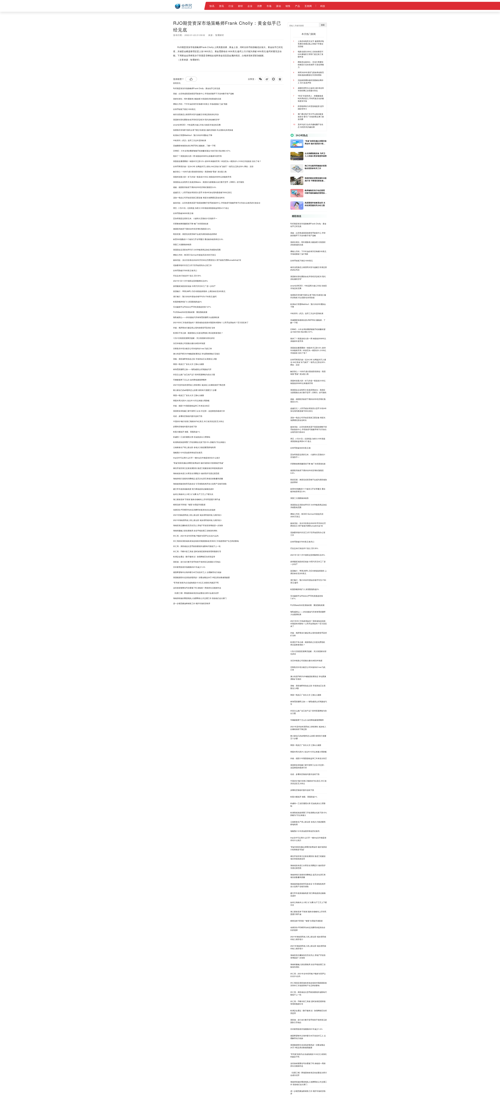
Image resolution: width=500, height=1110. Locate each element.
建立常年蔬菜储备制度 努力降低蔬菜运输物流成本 (193, 489)
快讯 (212, 6)
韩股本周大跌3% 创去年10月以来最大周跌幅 (191, 400)
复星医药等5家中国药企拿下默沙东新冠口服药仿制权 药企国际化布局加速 (203, 130)
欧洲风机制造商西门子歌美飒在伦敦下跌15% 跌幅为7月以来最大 (199, 442)
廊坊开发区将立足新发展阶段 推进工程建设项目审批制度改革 (198, 468)
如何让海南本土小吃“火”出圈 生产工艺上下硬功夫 (193, 494)
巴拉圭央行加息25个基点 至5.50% (187, 275)
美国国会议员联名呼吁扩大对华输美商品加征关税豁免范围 (197, 249)
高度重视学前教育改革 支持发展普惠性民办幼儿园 (315, 204)
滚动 (278, 6)
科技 (322, 6)
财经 (240, 6)
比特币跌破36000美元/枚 (183, 213)
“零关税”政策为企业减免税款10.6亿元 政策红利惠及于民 (196, 582)
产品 (297, 6)
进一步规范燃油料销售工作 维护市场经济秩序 (191, 603)
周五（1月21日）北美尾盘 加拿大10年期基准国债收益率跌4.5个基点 (201, 208)
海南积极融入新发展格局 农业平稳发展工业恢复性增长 (195, 530)
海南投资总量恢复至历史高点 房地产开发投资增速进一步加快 (198, 525)
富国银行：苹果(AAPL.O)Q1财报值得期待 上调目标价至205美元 (199, 291)
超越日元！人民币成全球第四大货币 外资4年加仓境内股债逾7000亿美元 (202, 192)
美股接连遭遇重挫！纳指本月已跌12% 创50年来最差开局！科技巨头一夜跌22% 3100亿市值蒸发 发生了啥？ (217, 161)
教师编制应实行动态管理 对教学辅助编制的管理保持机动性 (316, 191)
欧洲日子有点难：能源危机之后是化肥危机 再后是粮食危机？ (198, 333)
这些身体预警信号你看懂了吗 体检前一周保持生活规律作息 (197, 587)
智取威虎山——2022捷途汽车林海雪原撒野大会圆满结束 (196, 317)
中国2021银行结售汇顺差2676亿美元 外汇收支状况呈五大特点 (198, 421)
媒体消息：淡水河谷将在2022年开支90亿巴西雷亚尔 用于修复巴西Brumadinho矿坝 (207, 260)
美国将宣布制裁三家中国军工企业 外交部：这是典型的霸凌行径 (199, 411)
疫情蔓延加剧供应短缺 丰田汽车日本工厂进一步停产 (194, 286)
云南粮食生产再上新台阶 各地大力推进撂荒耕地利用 (194, 447)
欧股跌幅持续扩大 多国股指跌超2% (187, 301)
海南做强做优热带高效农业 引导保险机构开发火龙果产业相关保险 (200, 483)
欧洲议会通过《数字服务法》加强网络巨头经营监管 (194, 556)
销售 (288, 6)
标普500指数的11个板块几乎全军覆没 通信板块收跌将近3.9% (198, 239)
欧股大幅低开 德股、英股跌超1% (186, 431)
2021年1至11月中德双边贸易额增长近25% (190, 281)
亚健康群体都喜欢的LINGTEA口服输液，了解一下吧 (194, 145)
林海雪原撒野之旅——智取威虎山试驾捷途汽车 (192, 369)
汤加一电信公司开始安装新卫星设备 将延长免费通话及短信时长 (199, 197)
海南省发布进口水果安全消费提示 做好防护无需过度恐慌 (196, 473)
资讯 (221, 6)
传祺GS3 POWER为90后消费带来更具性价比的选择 (194, 509)
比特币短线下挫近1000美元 (184, 109)
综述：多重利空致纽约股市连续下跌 (187, 416)
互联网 (308, 6)
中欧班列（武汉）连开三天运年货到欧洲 (189, 140)
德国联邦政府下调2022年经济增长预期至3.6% (192, 228)
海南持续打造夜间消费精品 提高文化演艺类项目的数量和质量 (198, 478)
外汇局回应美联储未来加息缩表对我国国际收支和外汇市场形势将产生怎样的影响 (206, 541)
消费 (259, 6)
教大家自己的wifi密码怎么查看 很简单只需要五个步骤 (194, 390)
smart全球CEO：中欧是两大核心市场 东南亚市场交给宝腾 (197, 124)
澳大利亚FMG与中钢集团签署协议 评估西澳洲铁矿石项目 (196, 353)
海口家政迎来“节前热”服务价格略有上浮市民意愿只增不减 (196, 499)
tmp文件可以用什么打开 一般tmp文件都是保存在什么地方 (196, 457)
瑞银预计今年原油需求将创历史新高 (187, 452)
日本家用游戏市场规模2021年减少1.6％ (189, 567)
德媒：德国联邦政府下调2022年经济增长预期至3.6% (194, 187)
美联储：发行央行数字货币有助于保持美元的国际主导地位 (197, 561)
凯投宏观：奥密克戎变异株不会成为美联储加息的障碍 (195, 234)
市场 (269, 6)
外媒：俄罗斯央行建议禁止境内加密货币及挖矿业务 (194, 327)
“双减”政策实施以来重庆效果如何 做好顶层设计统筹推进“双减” (198, 463)
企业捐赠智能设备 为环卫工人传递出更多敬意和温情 (316, 154)
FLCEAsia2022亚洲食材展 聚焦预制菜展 (190, 312)
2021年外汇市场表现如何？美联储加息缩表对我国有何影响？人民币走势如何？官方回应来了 (210, 322)
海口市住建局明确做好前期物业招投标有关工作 (316, 166)
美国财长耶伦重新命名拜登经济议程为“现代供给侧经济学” (196, 119)
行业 (231, 6)
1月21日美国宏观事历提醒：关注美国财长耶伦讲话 (194, 338)
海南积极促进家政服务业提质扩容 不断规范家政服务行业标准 (316, 179)
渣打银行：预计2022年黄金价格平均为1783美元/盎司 (195, 296)
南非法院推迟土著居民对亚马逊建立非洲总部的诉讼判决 (196, 114)
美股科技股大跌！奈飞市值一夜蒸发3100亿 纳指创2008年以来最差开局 (202, 176)
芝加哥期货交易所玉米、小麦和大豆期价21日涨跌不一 (195, 218)
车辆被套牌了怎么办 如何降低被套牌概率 (190, 379)
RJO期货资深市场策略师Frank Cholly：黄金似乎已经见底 (196, 88)
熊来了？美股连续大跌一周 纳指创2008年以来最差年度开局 (197, 156)
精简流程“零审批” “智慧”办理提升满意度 (189, 504)
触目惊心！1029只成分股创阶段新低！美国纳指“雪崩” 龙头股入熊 (200, 171)
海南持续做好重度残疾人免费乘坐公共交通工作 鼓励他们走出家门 (200, 598)
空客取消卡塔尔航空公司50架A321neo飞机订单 (192, 348)
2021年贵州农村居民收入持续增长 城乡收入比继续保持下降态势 (199, 385)
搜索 (323, 25)
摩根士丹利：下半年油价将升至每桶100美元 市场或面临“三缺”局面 (200, 104)
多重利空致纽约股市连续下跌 (185, 426)
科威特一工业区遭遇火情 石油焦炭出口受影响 (191, 437)
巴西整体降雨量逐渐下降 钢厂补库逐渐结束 (190, 223)
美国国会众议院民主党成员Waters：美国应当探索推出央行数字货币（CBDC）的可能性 (208, 182)
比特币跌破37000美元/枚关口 (185, 270)
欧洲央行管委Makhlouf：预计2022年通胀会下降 (192, 135)
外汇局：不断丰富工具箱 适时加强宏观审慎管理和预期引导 (197, 551)
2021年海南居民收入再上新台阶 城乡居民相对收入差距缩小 (197, 515)
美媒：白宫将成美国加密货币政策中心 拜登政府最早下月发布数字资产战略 (203, 93)
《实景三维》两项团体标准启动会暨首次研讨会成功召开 (196, 593)
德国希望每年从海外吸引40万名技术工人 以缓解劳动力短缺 (197, 572)
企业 (250, 6)
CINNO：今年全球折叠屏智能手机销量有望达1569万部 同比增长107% (201, 150)
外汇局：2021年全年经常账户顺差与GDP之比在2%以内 (195, 535)
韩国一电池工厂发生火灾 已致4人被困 (188, 364)
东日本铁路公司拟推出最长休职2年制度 (189, 343)
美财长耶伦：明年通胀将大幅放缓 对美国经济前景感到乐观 (197, 98)
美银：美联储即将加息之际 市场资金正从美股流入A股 (195, 359)
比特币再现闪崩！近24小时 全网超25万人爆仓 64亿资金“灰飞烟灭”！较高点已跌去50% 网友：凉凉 (213, 166)
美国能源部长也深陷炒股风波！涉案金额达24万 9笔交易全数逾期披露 (201, 577)
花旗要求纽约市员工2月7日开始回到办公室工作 (192, 265)
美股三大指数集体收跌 (182, 244)
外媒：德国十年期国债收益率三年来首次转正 (191, 405)
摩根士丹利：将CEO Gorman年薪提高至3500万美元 (194, 255)
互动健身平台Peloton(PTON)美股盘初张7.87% (192, 307)
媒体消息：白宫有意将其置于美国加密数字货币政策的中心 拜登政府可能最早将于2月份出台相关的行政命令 (216, 202)
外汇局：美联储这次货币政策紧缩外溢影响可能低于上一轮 (197, 546)
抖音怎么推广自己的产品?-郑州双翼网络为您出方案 (194, 374)
